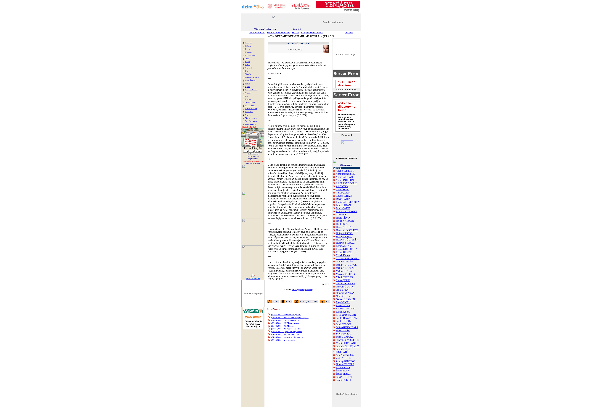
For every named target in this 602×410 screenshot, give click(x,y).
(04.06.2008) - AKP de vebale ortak (286, 329)
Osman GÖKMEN (345, 299)
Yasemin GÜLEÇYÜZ (347, 346)
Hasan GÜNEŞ (343, 227)
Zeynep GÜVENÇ (345, 361)
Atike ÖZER (342, 189)
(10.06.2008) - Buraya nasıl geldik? (286, 314)
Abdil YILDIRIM (345, 170)
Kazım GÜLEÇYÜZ (346, 249)
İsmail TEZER (343, 373)
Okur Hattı (249, 112)
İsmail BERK (342, 370)
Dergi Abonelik (250, 124)
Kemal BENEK (344, 252)
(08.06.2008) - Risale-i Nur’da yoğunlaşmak (290, 317)
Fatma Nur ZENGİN (346, 211)
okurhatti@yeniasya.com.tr (253, 161)
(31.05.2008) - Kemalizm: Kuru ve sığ (287, 337)
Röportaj (248, 68)
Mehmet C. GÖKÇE (346, 264)
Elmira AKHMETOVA (347, 202)
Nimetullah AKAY (345, 293)
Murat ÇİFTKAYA (345, 283)
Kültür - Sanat (250, 55)
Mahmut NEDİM (344, 261)
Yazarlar (248, 74)
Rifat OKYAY (343, 305)
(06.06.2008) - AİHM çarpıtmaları (285, 323)
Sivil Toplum (250, 102)
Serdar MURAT (344, 333)
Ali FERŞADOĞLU (346, 183)
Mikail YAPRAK (344, 277)
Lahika (247, 65)
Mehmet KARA (344, 271)
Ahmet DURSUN (345, 180)
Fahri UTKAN (343, 205)
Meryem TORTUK (345, 274)
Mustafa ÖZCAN (345, 286)
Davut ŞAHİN (343, 199)
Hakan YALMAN (345, 220)
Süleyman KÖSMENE (347, 340)
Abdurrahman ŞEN (345, 173)
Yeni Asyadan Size (345, 355)
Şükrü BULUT (343, 380)
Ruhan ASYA (343, 311)
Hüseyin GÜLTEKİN (347, 239)
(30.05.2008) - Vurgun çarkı (283, 340)
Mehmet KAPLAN (345, 267)
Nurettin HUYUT (345, 296)
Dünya (247, 49)
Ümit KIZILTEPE (345, 364)
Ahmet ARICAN (344, 177)
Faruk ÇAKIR (343, 208)
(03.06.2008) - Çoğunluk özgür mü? (286, 331)
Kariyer (248, 99)
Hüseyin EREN (344, 236)
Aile (246, 96)
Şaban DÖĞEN (344, 377)
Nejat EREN (342, 289)
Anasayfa (248, 43)
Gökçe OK (341, 214)
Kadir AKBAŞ (343, 246)
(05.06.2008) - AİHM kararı (282, 326)
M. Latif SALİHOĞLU (347, 258)
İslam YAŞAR (343, 367)
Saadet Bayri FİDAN (346, 318)
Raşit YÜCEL (343, 302)
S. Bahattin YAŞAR (346, 314)
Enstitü (247, 83)
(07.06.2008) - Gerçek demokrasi (285, 320)
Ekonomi (248, 52)
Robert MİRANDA (346, 308)
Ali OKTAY (342, 186)
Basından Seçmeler (252, 77)
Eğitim (247, 87)
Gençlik (248, 93)
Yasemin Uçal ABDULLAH (341, 350)
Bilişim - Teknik (251, 90)
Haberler (248, 46)
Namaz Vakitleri (251, 109)
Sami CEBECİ (343, 324)
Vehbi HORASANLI (346, 343)
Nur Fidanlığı (250, 105)
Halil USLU (342, 224)
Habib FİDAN (343, 217)
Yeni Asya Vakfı (251, 121)
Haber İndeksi (250, 80)
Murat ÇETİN (343, 280)
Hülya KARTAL (344, 233)
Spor (247, 58)
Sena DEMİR (343, 330)
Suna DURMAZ (344, 336)
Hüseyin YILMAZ (345, 242)
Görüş (247, 62)
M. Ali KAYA (343, 255)
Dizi (246, 71)
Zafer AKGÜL (343, 358)
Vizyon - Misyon (251, 118)
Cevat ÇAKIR (343, 192)
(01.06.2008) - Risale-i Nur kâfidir (285, 334)
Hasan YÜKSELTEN (347, 230)
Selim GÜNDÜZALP (347, 327)
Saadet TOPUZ (343, 321)
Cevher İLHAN (344, 195)
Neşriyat (248, 115)
